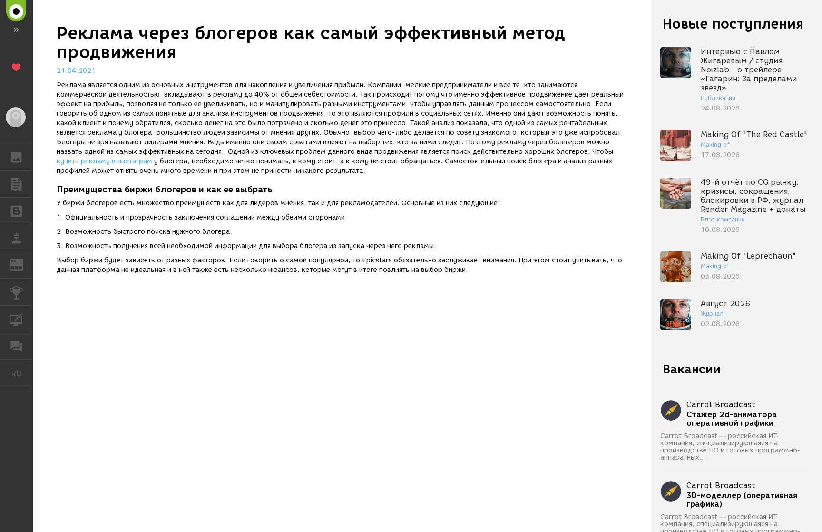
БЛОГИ (16, 211)
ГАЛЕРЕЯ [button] (16, 156)
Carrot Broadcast (720, 404)
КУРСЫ (16, 319)
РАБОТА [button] (16, 237)
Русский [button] (22, 373)
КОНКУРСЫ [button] (16, 292)
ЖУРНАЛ (22, 264)
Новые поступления (733, 23)
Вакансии (692, 369)
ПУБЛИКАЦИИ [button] (16, 184)
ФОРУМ (16, 345)
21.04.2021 (76, 71)
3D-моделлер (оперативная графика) (741, 500)
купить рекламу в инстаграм (104, 161)
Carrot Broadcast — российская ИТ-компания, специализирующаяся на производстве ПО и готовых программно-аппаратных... (730, 446)
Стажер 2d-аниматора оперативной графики (731, 419)
